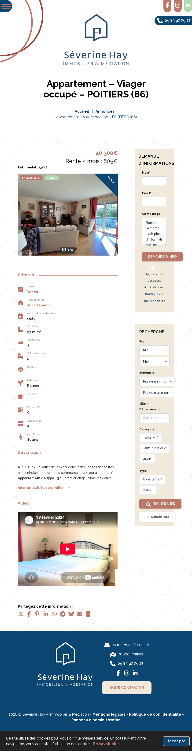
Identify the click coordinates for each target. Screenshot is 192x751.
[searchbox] (154, 417)
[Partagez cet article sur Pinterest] (37, 614)
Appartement (38, 305)
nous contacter (126, 687)
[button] (6, 6)
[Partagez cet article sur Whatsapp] (54, 614)
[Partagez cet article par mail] (79, 614)
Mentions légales (109, 714)
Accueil (82, 111)
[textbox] (154, 350)
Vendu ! (112, 180)
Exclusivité (31, 178)
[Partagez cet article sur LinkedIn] (46, 614)
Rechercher (164, 504)
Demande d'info (162, 257)
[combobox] (154, 350)
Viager (51, 178)
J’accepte (176, 741)
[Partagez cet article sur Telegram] (63, 614)
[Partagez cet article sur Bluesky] (71, 614)
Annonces (105, 111)
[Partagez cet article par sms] (88, 614)
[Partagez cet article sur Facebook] (29, 614)
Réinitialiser (160, 517)
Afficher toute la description (41, 488)
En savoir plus (106, 744)
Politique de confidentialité (155, 714)
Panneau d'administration (96, 720)
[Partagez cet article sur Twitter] (20, 614)
